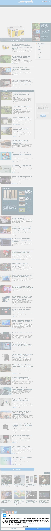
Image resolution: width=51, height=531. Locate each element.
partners (7, 518)
